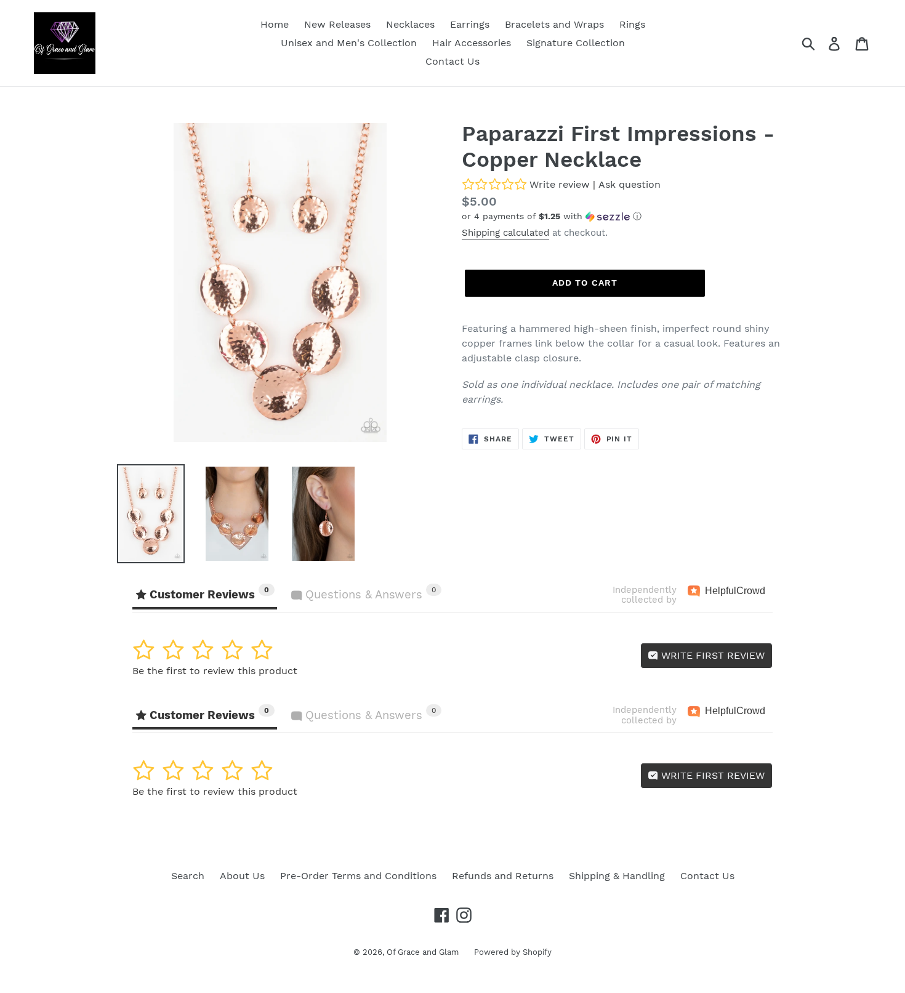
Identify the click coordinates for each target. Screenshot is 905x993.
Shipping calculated (505, 232)
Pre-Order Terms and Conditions (358, 876)
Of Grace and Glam (423, 952)
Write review (559, 184)
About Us (242, 876)
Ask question (629, 184)
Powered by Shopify (513, 952)
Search (187, 876)
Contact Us (707, 876)
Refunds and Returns (502, 876)
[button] (625, 216)
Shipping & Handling (617, 876)
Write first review (711, 655)
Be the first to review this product (214, 671)
